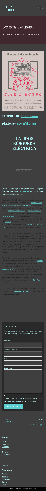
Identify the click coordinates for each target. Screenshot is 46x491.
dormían (8, 221)
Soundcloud (6, 479)
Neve (11, 488)
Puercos (4, 205)
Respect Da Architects (32, 34)
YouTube (5, 474)
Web (5, 359)
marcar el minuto (8, 216)
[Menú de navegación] (37, 8)
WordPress (33, 488)
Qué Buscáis (30, 224)
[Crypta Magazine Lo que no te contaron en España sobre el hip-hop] (8, 8)
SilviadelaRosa (26, 123)
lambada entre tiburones (16, 211)
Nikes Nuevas (26, 205)
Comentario (8, 368)
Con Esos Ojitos (36, 202)
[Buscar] (42, 8)
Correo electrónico (11, 350)
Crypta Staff (9, 34)
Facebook (5, 446)
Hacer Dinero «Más (14, 205)
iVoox (4, 484)
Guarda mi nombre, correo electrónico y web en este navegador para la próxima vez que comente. (23, 399)
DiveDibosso (29, 116)
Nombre (7, 340)
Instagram (5, 444)
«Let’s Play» (36, 280)
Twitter (4, 441)
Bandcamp (5, 482)
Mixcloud (5, 476)
